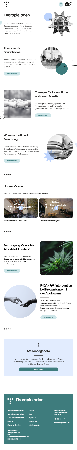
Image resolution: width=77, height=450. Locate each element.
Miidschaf (34, 425)
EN (71, 4)
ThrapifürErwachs (16, 410)
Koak (31, 410)
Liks (30, 414)
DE (67, 4)
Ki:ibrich (14, 425)
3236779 (61, 419)
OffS (38, 369)
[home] (6, 4)
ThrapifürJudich (16, 414)
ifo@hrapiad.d (61, 423)
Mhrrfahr (12, 73)
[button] (61, 4)
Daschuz (33, 421)
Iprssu (32, 418)
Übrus (10, 421)
